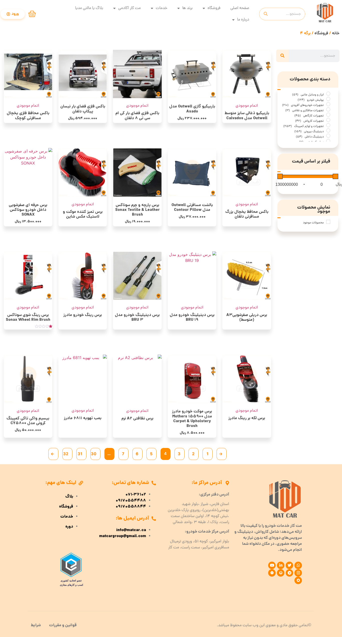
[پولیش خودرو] (328, 99)
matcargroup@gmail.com (122, 536)
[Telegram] (289, 573)
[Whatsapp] (298, 565)
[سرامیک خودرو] (328, 141)
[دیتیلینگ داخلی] (328, 136)
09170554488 (131, 501)
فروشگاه (214, 8)
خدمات (161, 8)
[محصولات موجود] (328, 222)
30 (93, 453)
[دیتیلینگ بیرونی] (328, 130)
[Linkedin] (280, 565)
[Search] (265, 14)
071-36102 (135, 495)
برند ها (187, 8)
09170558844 (131, 507)
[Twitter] (289, 565)
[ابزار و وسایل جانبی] (328, 94)
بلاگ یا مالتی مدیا (89, 8)
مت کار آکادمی (129, 8)
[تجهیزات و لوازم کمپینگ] (328, 125)
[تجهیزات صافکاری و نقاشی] (328, 109)
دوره (69, 527)
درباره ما (243, 20)
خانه (335, 33)
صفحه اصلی (239, 8)
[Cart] (32, 14)
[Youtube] (272, 565)
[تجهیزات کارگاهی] (328, 115)
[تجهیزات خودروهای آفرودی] (328, 104)
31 (80, 453)
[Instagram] (298, 573)
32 (65, 453)
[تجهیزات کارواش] (328, 120)
